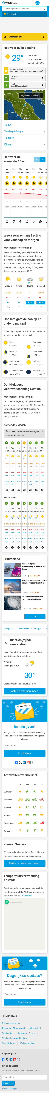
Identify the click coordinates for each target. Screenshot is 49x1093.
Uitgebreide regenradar (31, 96)
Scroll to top (45, 1089)
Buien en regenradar (11, 1023)
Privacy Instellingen (9, 1089)
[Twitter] (20, 763)
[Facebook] (16, 763)
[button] (24, 105)
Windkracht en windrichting (14, 1038)
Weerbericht (35, 1028)
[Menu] (44, 3)
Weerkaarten (7, 1033)
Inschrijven (24, 753)
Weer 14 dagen (8, 1043)
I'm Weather (26, 895)
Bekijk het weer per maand (24, 863)
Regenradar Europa (26, 1033)
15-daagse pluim (27, 1043)
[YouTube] (28, 763)
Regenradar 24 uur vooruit (13, 1028)
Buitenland (12, 559)
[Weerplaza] (9, 2)
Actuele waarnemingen (24, 691)
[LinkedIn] (24, 763)
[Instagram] (31, 763)
